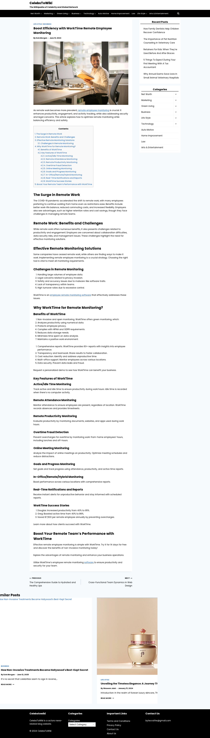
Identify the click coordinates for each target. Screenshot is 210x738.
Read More (7, 684)
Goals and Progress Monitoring (58, 171)
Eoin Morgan (41, 38)
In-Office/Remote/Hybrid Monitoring (61, 174)
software (89, 562)
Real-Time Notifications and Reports (61, 178)
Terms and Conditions (118, 721)
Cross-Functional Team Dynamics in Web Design (110, 582)
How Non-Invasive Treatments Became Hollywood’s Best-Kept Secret (44, 670)
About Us (111, 733)
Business (47, 24)
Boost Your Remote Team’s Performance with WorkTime (63, 184)
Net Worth (146, 94)
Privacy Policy (114, 725)
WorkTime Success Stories (56, 181)
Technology (147, 123)
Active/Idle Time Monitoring (57, 156)
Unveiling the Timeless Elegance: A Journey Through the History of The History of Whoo (154, 683)
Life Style (37, 24)
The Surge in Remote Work (48, 133)
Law (133, 13)
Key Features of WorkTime (52, 152)
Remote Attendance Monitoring (59, 159)
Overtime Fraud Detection (56, 165)
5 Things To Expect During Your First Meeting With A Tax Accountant (159, 63)
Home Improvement (120, 13)
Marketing (146, 100)
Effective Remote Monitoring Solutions (54, 140)
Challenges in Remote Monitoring (56, 143)
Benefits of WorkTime (50, 149)
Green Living (147, 106)
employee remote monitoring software (70, 295)
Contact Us (113, 729)
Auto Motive (103, 13)
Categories (74, 720)
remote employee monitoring (93, 110)
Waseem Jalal (109, 688)
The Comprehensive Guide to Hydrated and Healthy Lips (53, 582)
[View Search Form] (178, 13)
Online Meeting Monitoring (56, 168)
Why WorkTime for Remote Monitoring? (55, 146)
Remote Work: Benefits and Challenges (55, 137)
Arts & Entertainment (158, 13)
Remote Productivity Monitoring (59, 162)
